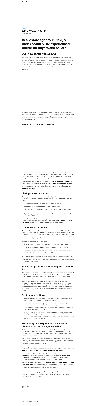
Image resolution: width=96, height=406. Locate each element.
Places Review (26, 1)
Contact (24, 387)
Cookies (24, 385)
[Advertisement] (48, 15)
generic (24, 28)
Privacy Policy (25, 386)
